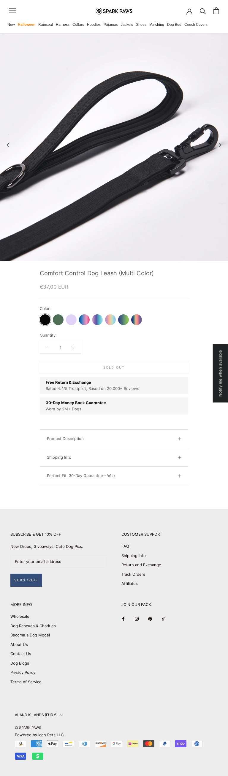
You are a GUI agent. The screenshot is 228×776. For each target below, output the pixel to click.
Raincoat (45, 25)
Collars (78, 25)
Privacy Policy (22, 672)
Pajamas (111, 25)
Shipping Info (59, 457)
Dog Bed (174, 25)
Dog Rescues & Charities (33, 625)
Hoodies (94, 25)
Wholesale (19, 616)
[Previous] (8, 145)
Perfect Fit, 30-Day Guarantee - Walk (81, 475)
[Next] (220, 145)
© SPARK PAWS (28, 727)
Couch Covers (196, 25)
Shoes (141, 25)
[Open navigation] (12, 10)
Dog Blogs (19, 663)
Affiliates (129, 583)
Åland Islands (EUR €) (36, 715)
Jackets (127, 25)
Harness (62, 25)
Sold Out (114, 367)
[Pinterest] (150, 618)
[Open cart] (216, 10)
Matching (156, 25)
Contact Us (20, 653)
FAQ (125, 546)
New (11, 25)
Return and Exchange (141, 564)
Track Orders (133, 574)
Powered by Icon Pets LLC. (40, 734)
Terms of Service (26, 681)
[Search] (203, 11)
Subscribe (26, 580)
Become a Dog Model (30, 635)
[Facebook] (123, 618)
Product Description (65, 438)
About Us (19, 644)
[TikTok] (163, 618)
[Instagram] (137, 618)
